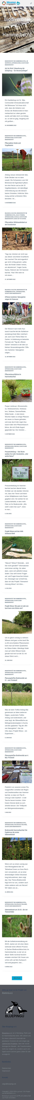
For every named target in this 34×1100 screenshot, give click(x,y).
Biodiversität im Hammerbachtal (15, 61)
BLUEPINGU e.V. (10, 1093)
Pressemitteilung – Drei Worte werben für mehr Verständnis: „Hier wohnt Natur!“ (16, 454)
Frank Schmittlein (10, 1097)
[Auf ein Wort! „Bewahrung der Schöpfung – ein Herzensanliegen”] (17, 85)
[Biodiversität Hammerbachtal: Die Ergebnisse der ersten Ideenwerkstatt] (17, 849)
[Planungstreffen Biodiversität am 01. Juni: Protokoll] (17, 694)
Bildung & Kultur (10, 213)
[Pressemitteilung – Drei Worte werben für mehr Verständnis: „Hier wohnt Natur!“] (17, 470)
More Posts (17, 978)
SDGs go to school (20, 218)
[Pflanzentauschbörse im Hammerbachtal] (17, 391)
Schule (16, 217)
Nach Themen (20, 215)
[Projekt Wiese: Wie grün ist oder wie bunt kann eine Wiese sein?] (17, 622)
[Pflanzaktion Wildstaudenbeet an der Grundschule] (17, 239)
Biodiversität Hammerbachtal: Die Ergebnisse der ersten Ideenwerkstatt (16, 832)
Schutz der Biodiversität (13, 293)
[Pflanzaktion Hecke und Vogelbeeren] (17, 159)
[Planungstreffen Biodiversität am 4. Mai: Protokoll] (17, 772)
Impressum (6, 1071)
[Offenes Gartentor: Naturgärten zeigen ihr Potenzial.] (17, 313)
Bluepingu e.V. (7, 993)
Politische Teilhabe (20, 824)
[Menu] (31, 3)
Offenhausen (16, 63)
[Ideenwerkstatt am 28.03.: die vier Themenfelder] (17, 926)
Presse (16, 446)
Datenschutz (6, 1068)
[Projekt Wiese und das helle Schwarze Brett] (17, 547)
